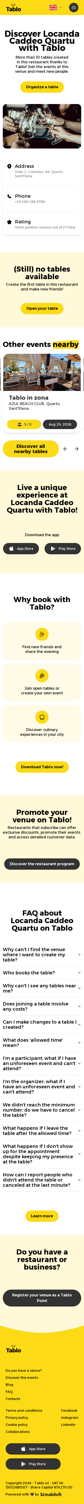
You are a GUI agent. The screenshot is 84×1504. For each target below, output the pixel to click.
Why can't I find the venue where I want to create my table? (34, 955)
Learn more (42, 1216)
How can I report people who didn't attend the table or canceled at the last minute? (37, 1180)
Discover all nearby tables (31, 448)
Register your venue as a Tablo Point (42, 1298)
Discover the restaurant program (42, 864)
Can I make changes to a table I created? (40, 1024)
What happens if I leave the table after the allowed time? (37, 1130)
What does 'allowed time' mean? (33, 1042)
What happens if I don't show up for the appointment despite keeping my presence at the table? (38, 1154)
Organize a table (42, 87)
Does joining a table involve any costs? (35, 1006)
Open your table (42, 308)
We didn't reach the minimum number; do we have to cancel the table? (39, 1110)
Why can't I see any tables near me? (39, 988)
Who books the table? (29, 973)
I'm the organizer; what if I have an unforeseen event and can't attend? (39, 1087)
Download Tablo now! (42, 767)
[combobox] (56, 7)
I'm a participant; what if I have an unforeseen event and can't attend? (39, 1063)
